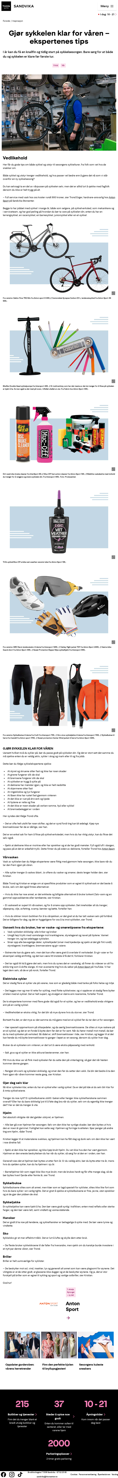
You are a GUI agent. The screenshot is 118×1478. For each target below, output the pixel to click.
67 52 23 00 (61, 1472)
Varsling (115, 1474)
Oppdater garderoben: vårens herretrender (19, 1366)
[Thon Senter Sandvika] (17, 5)
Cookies (74, 1474)
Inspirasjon (17, 21)
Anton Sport (108, 848)
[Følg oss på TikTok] (20, 1474)
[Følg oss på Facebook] (3, 1474)
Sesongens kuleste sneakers (91, 1366)
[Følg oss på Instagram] (11, 1474)
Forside (6, 21)
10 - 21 (107, 14)
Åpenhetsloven (104, 1474)
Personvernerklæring (87, 1474)
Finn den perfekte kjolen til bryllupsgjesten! (57, 1366)
